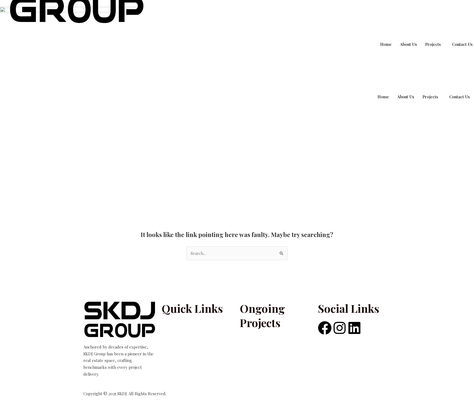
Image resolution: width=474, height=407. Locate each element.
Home (383, 96)
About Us (405, 96)
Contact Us (459, 96)
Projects (430, 96)
